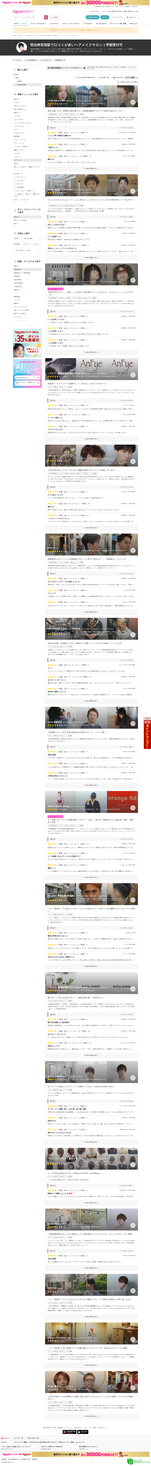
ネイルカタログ (101, 23)
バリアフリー (18, 317)
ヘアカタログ (87, 23)
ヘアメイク (64, 35)
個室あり (17, 290)
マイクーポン (118, 17)
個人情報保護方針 (13, 1459)
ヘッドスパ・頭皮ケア (21, 146)
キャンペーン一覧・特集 (118, 23)
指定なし (17, 99)
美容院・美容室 (17, 35)
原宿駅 (19, 81)
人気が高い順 (104, 77)
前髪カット (17, 112)
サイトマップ (68, 1427)
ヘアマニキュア (19, 126)
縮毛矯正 (17, 136)
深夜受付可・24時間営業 (22, 273)
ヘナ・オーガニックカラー (23, 123)
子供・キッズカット (20, 106)
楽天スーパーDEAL (20, 220)
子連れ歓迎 (17, 286)
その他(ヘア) (18, 174)
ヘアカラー (17, 116)
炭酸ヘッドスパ (19, 150)
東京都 (35, 35)
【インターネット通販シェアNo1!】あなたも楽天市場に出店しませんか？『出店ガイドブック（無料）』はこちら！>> (49, 1442)
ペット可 (17, 300)
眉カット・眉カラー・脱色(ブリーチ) (26, 167)
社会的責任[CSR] (25, 1459)
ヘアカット (17, 102)
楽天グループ (119, 6)
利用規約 (60, 1427)
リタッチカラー (19, 119)
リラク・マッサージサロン (71, 23)
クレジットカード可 (20, 307)
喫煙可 (16, 303)
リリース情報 (92, 1427)
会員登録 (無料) (92, 17)
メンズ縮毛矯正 (19, 187)
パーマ (16, 129)
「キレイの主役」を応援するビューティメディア (15, 1446)
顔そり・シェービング (21, 199)
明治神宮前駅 (47, 35)
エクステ (17, 153)
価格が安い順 (118, 77)
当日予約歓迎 (18, 283)
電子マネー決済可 (20, 313)
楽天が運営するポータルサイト (88, 1446)
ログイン (105, 17)
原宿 (40, 35)
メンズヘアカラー (20, 180)
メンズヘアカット (20, 177)
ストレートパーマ (20, 140)
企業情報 (3, 1459)
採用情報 (34, 1459)
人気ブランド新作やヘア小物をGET (52, 1446)
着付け (16, 163)
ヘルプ (104, 11)
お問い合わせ (77, 1427)
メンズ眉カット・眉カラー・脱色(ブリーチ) (27, 195)
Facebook (101, 1427)
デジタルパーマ (19, 133)
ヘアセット (17, 157)
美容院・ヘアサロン (20, 23)
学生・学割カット (20, 109)
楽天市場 (134, 6)
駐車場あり (17, 296)
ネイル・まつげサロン (38, 23)
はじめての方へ (95, 11)
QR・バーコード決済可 (21, 310)
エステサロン (54, 23)
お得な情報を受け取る (115, 11)
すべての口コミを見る (126, 127)
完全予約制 (17, 279)
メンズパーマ (18, 184)
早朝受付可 (56, 35)
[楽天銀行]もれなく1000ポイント (104, 6)
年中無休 (17, 276)
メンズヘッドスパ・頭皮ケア (23, 191)
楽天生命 (127, 6)
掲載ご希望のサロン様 (131, 11)
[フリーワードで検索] (46, 17)
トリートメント (19, 143)
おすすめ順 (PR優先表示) (86, 77)
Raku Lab (133, 23)
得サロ (16, 224)
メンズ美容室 (27, 35)
